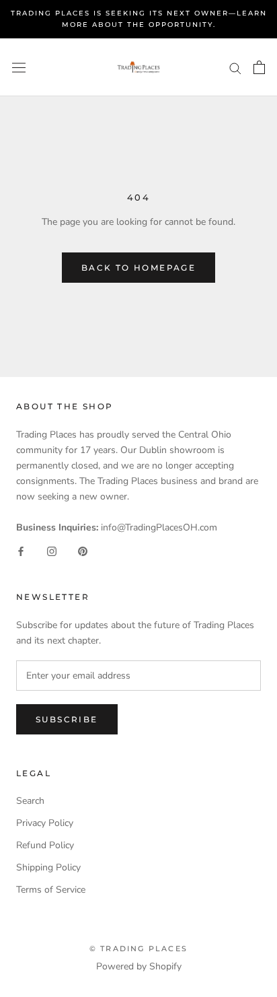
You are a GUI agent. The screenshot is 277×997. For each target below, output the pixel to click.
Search (30, 800)
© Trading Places (138, 948)
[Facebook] (21, 550)
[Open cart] (259, 67)
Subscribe (67, 719)
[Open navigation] (19, 68)
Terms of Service (50, 889)
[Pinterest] (82, 550)
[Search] (235, 67)
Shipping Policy (48, 867)
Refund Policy (45, 845)
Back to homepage (138, 268)
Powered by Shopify (139, 966)
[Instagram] (51, 550)
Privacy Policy (44, 823)
